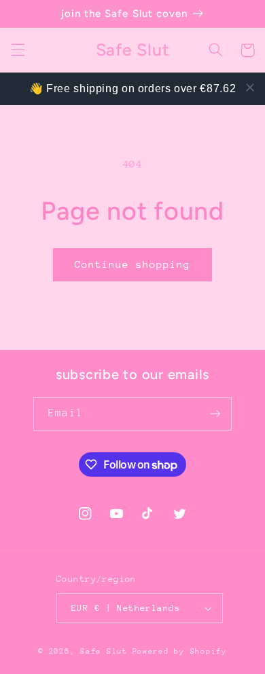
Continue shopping (133, 264)
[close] (250, 87)
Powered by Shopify (179, 651)
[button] (17, 50)
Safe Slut (104, 651)
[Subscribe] (214, 414)
